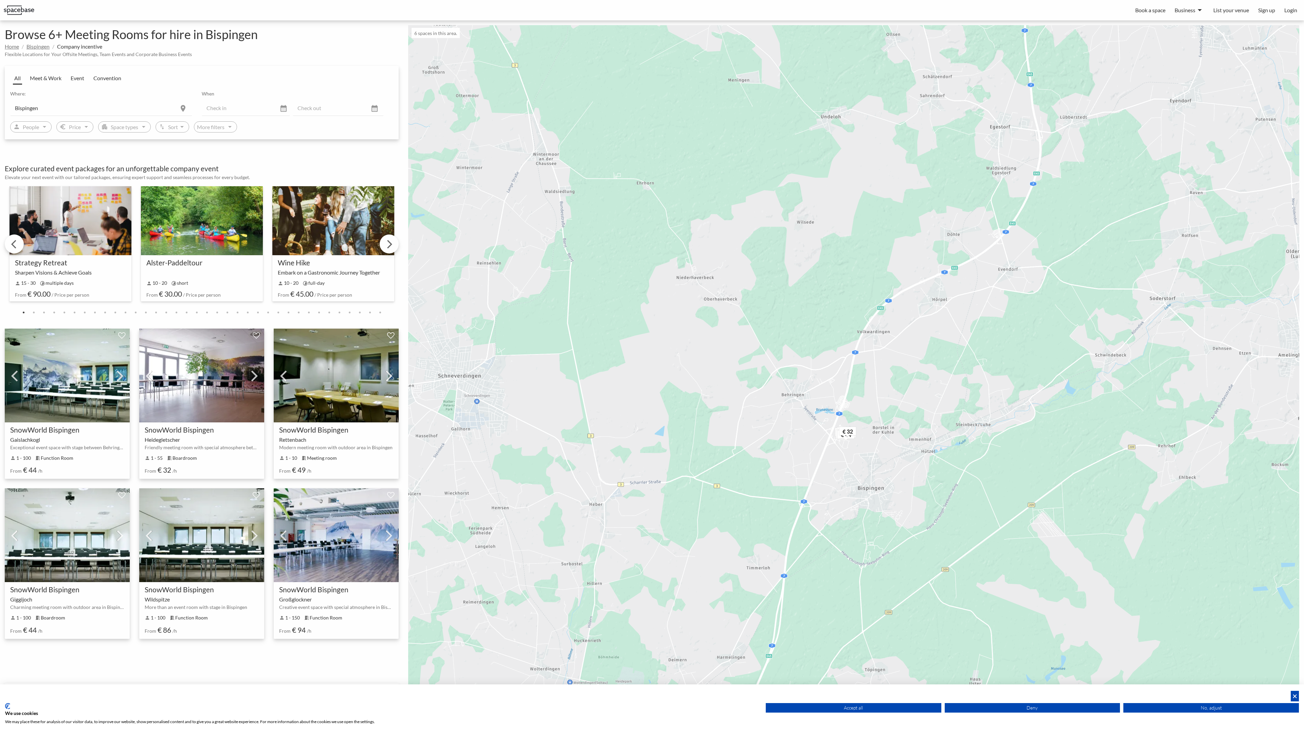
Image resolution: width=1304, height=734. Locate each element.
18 (196, 312)
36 (380, 312)
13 (145, 312)
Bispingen (38, 46)
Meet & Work (45, 78)
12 (135, 312)
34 (359, 312)
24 (257, 312)
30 (318, 312)
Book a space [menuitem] (1150, 10)
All (17, 78)
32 (339, 312)
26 (278, 312)
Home (12, 46)
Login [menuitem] (1290, 10)
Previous (14, 244)
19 (206, 312)
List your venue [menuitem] (1231, 10)
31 (329, 312)
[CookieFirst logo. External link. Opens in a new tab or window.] (7, 706)
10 (115, 312)
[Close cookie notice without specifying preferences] (1295, 696)
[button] (857, 432)
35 (369, 312)
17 (186, 312)
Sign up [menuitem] (1266, 10)
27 (288, 312)
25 (268, 312)
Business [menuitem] (1185, 10)
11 (125, 312)
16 (176, 312)
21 (227, 312)
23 (247, 312)
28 (298, 312)
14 (155, 312)
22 (237, 312)
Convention (107, 78)
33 (349, 312)
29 (308, 312)
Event (77, 78)
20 (217, 312)
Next (389, 244)
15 (166, 312)
